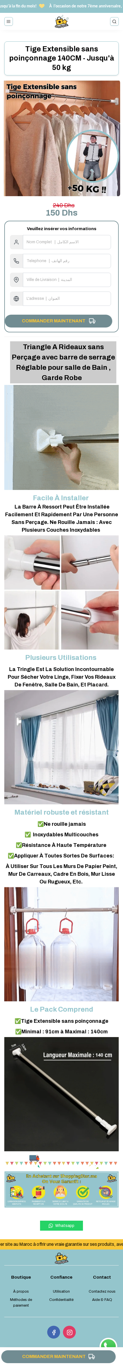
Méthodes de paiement (21, 1302)
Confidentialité (61, 1300)
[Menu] (8, 21)
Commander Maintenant (55, 320)
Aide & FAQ (102, 1300)
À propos (21, 1291)
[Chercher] (114, 21)
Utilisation (61, 1291)
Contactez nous (102, 1291)
